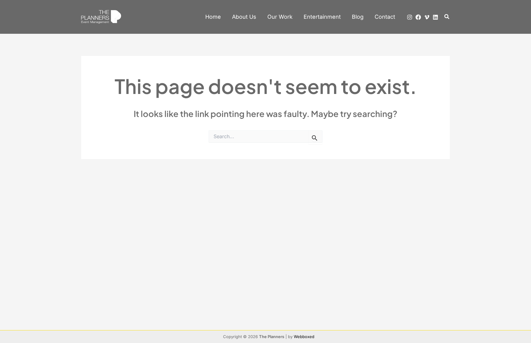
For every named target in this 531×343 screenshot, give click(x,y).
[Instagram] (409, 17)
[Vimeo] (427, 17)
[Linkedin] (435, 17)
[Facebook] (418, 17)
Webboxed (304, 336)
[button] (447, 17)
